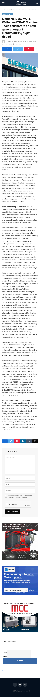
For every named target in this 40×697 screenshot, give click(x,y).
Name (5, 652)
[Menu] (3, 3)
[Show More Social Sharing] (36, 49)
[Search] (37, 3)
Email (5, 656)
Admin (9, 41)
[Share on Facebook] (7, 49)
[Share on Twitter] (18, 49)
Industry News (7, 14)
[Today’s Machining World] (21, 3)
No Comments (8, 44)
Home (3, 9)
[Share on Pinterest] (29, 49)
